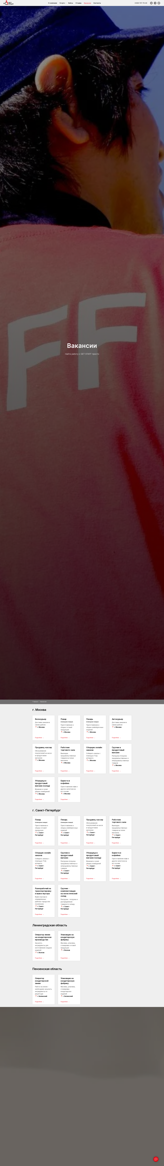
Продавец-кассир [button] (43, 747)
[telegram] (155, 3)
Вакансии (87, 3)
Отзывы (78, 3)
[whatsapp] (159, 3)
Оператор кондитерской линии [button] (41, 980)
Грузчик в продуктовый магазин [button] (118, 750)
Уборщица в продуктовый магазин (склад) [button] (42, 783)
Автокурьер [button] (117, 719)
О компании (52, 3)
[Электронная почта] (151, 3)
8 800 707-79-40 (141, 3)
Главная (35, 702)
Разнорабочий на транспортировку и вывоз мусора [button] (43, 891)
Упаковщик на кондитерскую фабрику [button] (67, 937)
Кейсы (70, 3)
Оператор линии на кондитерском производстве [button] (43, 937)
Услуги (62, 3)
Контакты (97, 3)
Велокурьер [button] (40, 719)
